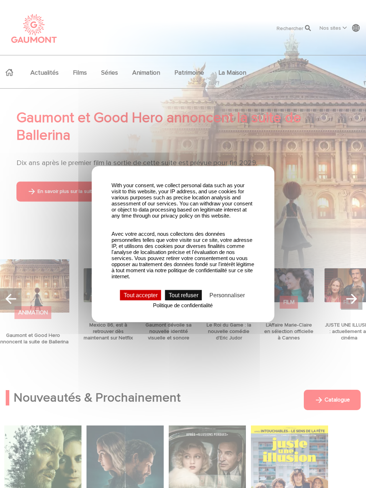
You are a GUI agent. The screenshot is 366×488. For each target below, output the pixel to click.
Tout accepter (141, 295)
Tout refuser (183, 295)
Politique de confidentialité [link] (183, 305)
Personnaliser (227, 295)
